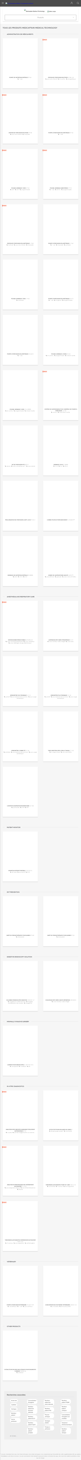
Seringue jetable (47, 1422)
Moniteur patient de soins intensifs (49, 1402)
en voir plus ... (13, 1435)
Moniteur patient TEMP (65, 1401)
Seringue (13, 1409)
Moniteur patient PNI (48, 1409)
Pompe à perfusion (47, 1428)
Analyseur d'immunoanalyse (67, 1423)
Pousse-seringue (47, 1415)
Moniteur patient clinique (64, 1431)
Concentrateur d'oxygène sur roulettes (66, 1416)
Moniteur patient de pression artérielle (31, 1409)
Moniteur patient (13, 1414)
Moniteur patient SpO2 (32, 1423)
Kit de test (14, 1400)
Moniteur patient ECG (31, 1417)
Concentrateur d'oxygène (32, 1401)
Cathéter (13, 1405)
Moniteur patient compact (64, 1408)
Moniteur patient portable (30, 1431)
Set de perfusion (14, 1420)
